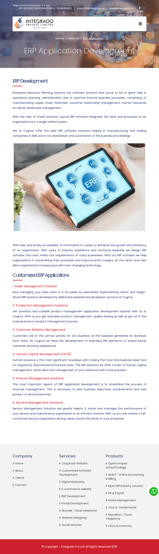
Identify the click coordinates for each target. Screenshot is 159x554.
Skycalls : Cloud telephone (79, 510)
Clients (19, 478)
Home (60, 38)
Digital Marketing (73, 482)
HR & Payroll (116, 493)
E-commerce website (76, 489)
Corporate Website (74, 463)
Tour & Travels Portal (122, 507)
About (19, 471)
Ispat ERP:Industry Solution (125, 486)
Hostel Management (122, 500)
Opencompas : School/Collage (117, 465)
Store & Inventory (120, 526)
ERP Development (74, 496)
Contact (21, 485)
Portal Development (75, 503)
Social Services (72, 525)
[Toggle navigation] (140, 24)
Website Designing (74, 518)
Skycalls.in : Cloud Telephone (119, 517)
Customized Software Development (75, 473)
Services (73, 38)
